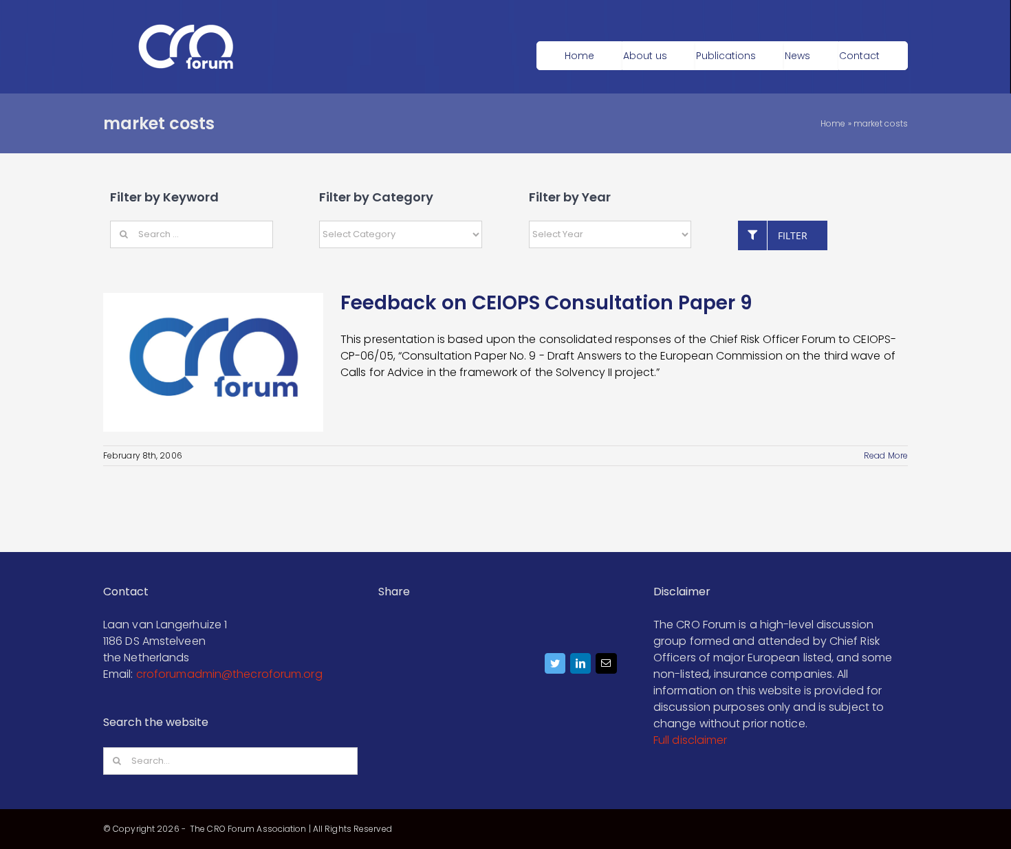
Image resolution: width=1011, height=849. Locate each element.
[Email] (606, 667)
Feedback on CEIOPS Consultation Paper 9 (546, 302)
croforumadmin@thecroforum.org (229, 674)
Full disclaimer (690, 740)
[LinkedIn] (581, 667)
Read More (886, 455)
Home (832, 123)
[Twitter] (555, 667)
